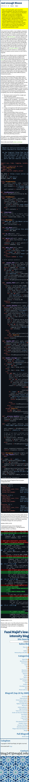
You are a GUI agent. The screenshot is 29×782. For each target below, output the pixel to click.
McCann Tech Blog (22, 725)
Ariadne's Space (23, 723)
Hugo (10, 746)
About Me (24, 659)
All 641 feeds (25, 736)
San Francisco (23, 679)
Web (26, 688)
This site (25, 647)
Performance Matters (21, 700)
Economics (24, 663)
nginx (2, 59)
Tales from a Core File (21, 711)
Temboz (25, 684)
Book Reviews (23, 661)
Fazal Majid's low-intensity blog (16, 634)
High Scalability (23, 709)
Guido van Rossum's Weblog (19, 712)
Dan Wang (24, 696)
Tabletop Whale (23, 702)
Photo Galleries (23, 689)
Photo (25, 675)
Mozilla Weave (11, 37)
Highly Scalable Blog (22, 703)
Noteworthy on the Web (21, 652)
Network (25, 673)
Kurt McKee (24, 714)
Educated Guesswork (21, 721)
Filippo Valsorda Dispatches (19, 728)
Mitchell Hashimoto (22, 727)
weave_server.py (17, 142)
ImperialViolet (23, 698)
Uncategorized (23, 686)
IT (8, 6)
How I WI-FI (24, 716)
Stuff (26, 682)
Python (12, 6)
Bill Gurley (24, 705)
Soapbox (25, 681)
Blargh (25, 730)
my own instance (13, 48)
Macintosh (24, 670)
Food (26, 664)
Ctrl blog (25, 720)
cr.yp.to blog (24, 718)
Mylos (16, 6)
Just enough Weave (11, 3)
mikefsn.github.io (22, 707)
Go (26, 666)
